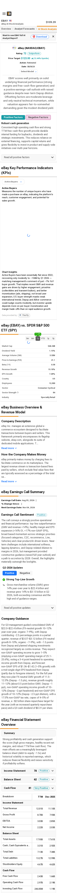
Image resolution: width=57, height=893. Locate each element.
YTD (43, 338)
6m (32, 338)
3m (27, 338)
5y (53, 338)
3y (48, 338)
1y (38, 337)
